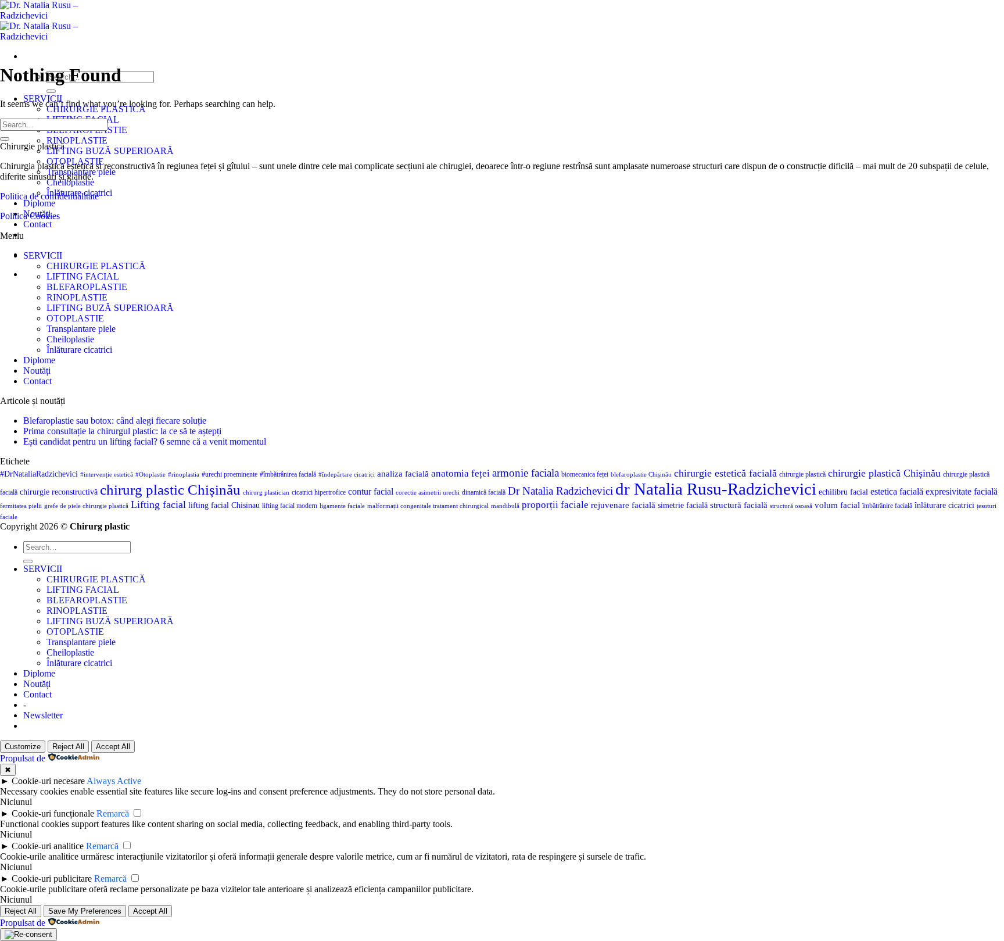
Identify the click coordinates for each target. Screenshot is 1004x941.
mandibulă (505, 506)
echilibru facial (843, 492)
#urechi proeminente (229, 474)
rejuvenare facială (623, 505)
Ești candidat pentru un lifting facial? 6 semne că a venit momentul (144, 441)
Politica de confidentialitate (49, 196)
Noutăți (37, 370)
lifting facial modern (289, 506)
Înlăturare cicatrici (79, 350)
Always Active (114, 781)
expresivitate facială (962, 491)
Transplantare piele (81, 329)
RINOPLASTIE (76, 140)
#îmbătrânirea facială (288, 474)
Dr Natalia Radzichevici (560, 491)
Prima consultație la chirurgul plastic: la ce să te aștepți (122, 431)
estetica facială (896, 491)
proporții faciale (555, 504)
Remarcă (112, 813)
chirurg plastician (266, 492)
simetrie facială (683, 505)
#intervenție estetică (106, 474)
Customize (23, 746)
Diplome (39, 203)
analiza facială (403, 473)
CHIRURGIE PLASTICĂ (96, 266)
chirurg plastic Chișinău (170, 489)
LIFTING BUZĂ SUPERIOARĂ (110, 151)
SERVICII (42, 255)
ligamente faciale (342, 506)
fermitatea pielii (21, 506)
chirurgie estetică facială (725, 473)
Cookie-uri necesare (48, 781)
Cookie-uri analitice (48, 846)
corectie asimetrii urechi (428, 492)
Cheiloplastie (70, 182)
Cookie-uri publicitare (52, 878)
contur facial (370, 491)
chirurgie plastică (802, 474)
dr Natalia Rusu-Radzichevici (715, 489)
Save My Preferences (84, 911)
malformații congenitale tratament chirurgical (428, 506)
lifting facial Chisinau (224, 505)
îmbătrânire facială (887, 506)
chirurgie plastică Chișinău (884, 473)
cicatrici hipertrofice (319, 492)
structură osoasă (791, 506)
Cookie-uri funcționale (53, 813)
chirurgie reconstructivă (59, 492)
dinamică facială (483, 492)
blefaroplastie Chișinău (641, 474)
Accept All (113, 746)
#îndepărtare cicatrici (346, 474)
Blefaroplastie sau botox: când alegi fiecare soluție (114, 420)
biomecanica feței (584, 474)
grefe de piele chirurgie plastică (86, 506)
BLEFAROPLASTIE (86, 287)
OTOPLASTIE (75, 318)
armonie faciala (525, 473)
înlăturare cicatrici (944, 505)
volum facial (837, 505)
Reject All (68, 746)
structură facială (739, 505)
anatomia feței (460, 473)
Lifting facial (158, 504)
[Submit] (51, 91)
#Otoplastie (150, 474)
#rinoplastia (183, 474)
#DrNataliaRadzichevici (39, 474)
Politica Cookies (30, 216)
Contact (37, 224)
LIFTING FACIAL (82, 276)
